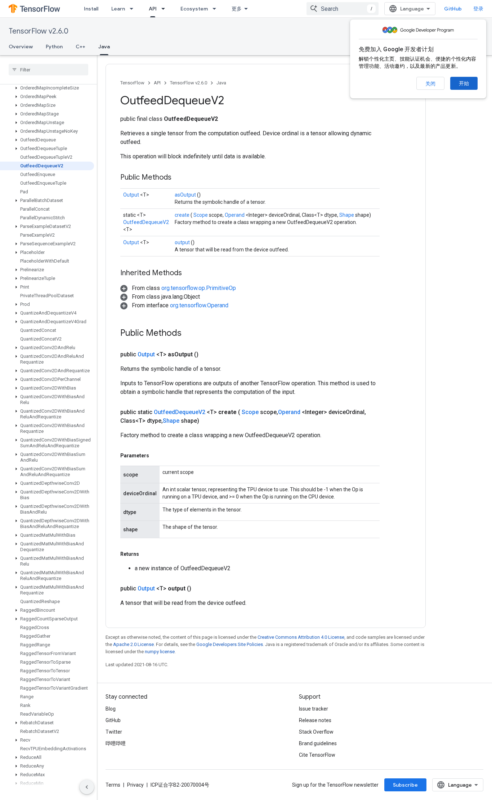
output (183, 242)
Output (131, 195)
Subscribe (405, 785)
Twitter (114, 732)
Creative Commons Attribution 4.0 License (301, 637)
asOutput (186, 195)
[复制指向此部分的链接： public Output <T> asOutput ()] (207, 354)
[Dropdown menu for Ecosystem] (216, 8)
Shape (347, 215)
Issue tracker (313, 709)
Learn (118, 8)
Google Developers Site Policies (229, 644)
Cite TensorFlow (317, 755)
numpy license (160, 651)
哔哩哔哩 (116, 743)
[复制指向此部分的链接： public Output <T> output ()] (200, 588)
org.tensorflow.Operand (199, 305)
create (183, 215)
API (153, 8)
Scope (201, 215)
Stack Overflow (316, 732)
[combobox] (343, 8)
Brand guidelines (318, 743)
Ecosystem (194, 8)
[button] (47, 88)
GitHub (453, 8)
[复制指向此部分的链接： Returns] (147, 554)
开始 (464, 83)
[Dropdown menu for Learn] (133, 8)
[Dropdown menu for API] (165, 8)
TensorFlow (132, 82)
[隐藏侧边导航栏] (87, 787)
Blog (111, 709)
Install (91, 8)
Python (54, 46)
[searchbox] (48, 69)
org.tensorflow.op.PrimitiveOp (198, 288)
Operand (235, 215)
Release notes (315, 720)
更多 (237, 8)
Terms (113, 785)
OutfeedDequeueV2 (146, 222)
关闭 (430, 83)
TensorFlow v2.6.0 (38, 31)
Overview (21, 46)
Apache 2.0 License (133, 644)
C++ (80, 46)
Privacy (135, 785)
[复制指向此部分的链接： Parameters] (157, 455)
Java (104, 46)
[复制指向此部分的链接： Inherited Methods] (191, 273)
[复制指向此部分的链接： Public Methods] (180, 177)
